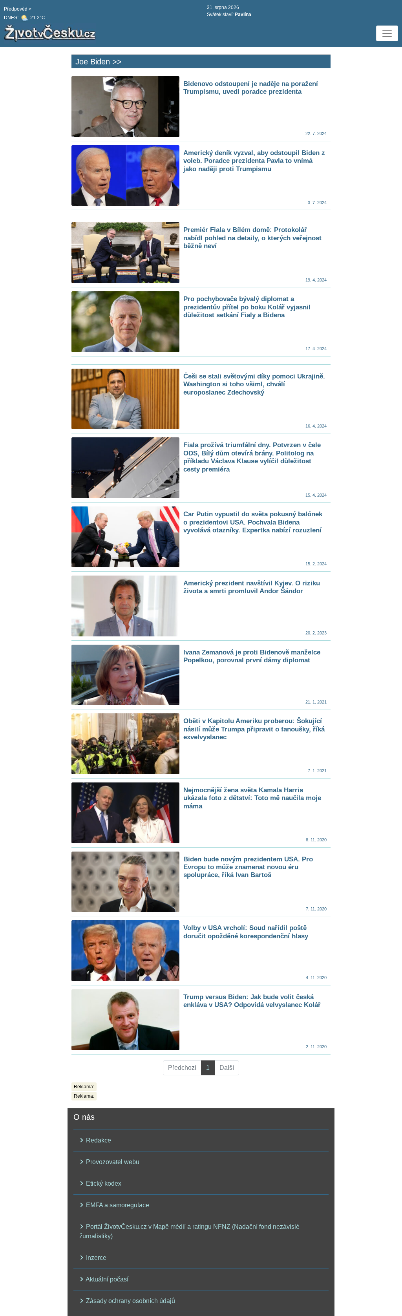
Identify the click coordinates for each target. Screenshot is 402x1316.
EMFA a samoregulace (116, 1205)
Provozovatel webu (111, 1162)
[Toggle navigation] (387, 33)
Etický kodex (102, 1183)
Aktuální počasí (106, 1279)
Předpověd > (17, 9)
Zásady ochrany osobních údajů (129, 1301)
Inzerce (95, 1257)
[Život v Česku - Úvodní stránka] (51, 33)
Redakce (97, 1140)
